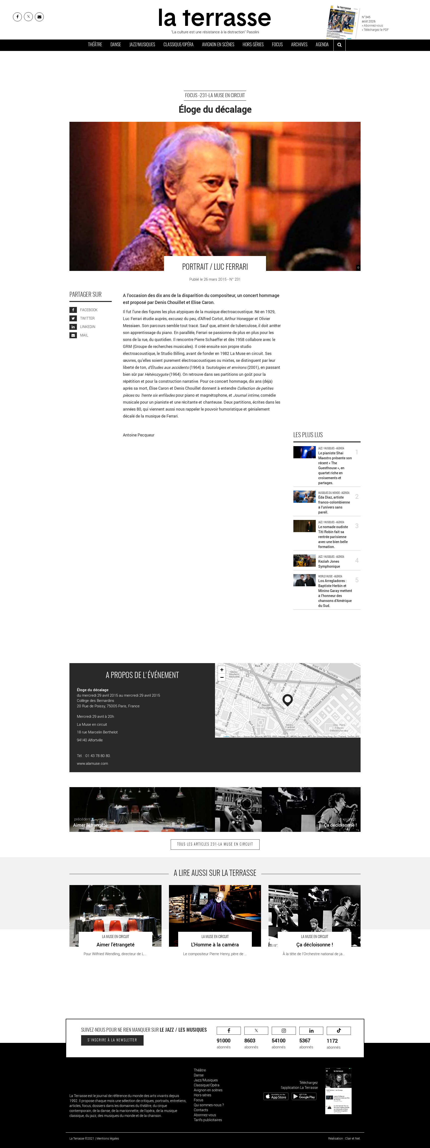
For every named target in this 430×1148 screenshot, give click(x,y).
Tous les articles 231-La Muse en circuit (215, 844)
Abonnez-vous (205, 1114)
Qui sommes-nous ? (209, 1105)
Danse (115, 45)
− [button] (222, 677)
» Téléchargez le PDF (375, 30)
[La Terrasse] (215, 16)
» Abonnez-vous (372, 25)
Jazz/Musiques (142, 45)
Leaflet (226, 736)
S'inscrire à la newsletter (112, 1040)
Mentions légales (108, 1138)
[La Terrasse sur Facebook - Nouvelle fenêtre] (17, 16)
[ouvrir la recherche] (339, 45)
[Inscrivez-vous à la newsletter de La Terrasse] (39, 16)
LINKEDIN (87, 326)
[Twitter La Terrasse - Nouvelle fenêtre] (28, 16)
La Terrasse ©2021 (81, 1138)
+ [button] (221, 670)
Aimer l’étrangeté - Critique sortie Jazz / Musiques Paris (114, 887)
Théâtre (95, 45)
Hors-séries (253, 45)
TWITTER (87, 318)
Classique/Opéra (178, 45)
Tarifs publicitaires (208, 1119)
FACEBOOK (88, 309)
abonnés (224, 1043)
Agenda (322, 45)
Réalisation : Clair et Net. (344, 1138)
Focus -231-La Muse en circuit (215, 95)
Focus (277, 45)
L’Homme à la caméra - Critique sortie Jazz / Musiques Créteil (213, 890)
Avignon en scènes (218, 45)
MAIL (83, 335)
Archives (299, 45)
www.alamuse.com (92, 763)
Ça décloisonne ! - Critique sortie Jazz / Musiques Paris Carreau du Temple (313, 890)
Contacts (201, 1109)
